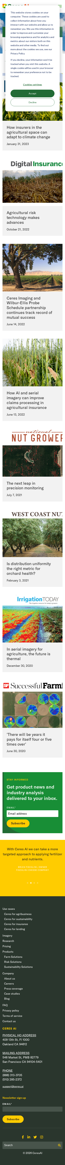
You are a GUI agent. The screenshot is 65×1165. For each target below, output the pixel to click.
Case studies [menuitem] (12, 993)
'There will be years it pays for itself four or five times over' (29, 739)
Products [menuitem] (7, 951)
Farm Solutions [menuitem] (13, 956)
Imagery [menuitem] (7, 935)
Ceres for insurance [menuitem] (16, 924)
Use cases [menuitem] (8, 908)
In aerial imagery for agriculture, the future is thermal (28, 654)
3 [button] (34, 883)
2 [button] (30, 883)
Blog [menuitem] (7, 998)
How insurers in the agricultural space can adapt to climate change (28, 132)
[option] (32, 859)
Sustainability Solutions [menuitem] (18, 966)
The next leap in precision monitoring (25, 486)
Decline (32, 102)
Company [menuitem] (8, 973)
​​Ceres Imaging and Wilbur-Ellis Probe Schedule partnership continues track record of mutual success (29, 308)
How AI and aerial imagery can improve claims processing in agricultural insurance (27, 400)
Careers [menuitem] (9, 983)
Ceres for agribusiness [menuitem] (18, 914)
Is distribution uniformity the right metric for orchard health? (29, 568)
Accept (32, 93)
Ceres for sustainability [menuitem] (18, 919)
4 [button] (37, 883)
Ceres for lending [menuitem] (14, 929)
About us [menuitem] (9, 978)
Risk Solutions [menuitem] (13, 961)
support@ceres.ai (13, 1086)
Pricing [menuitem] (6, 946)
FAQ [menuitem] (5, 1005)
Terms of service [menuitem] (12, 1015)
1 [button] (27, 883)
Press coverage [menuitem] (13, 988)
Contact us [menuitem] (9, 1021)
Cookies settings (32, 84)
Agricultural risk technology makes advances (23, 217)
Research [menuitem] (8, 941)
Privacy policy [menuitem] (10, 1010)
